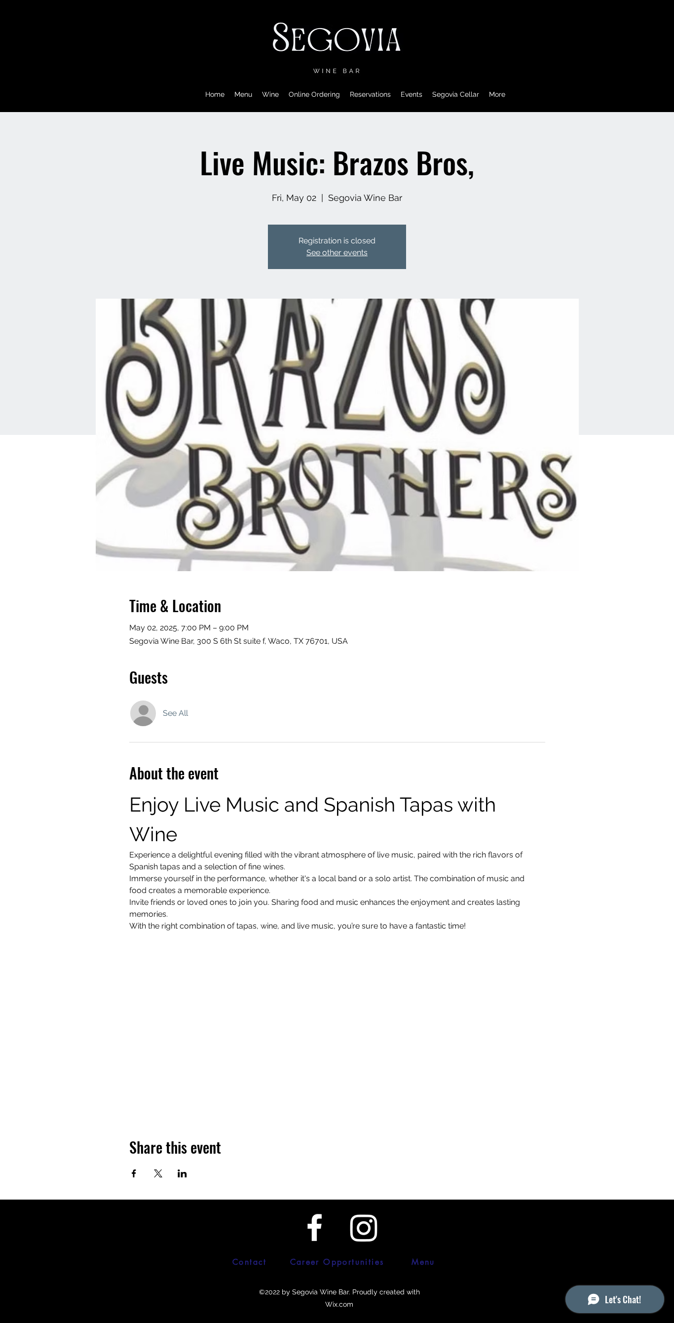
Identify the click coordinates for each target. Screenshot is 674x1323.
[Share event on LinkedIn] (182, 1173)
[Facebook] (315, 1227)
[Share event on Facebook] (134, 1173)
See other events (337, 252)
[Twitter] (364, 1227)
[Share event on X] (158, 1173)
